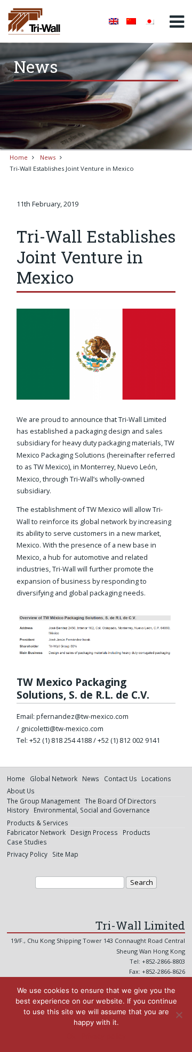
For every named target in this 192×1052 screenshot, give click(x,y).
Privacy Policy (27, 854)
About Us (21, 790)
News (47, 157)
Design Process (94, 832)
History (18, 810)
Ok (71, 1036)
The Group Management (43, 801)
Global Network (53, 778)
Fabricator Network (36, 832)
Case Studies (27, 842)
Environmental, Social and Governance (92, 810)
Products (136, 832)
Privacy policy (103, 1036)
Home (19, 157)
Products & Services (37, 822)
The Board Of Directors (120, 801)
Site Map (65, 854)
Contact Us (120, 778)
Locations (156, 778)
